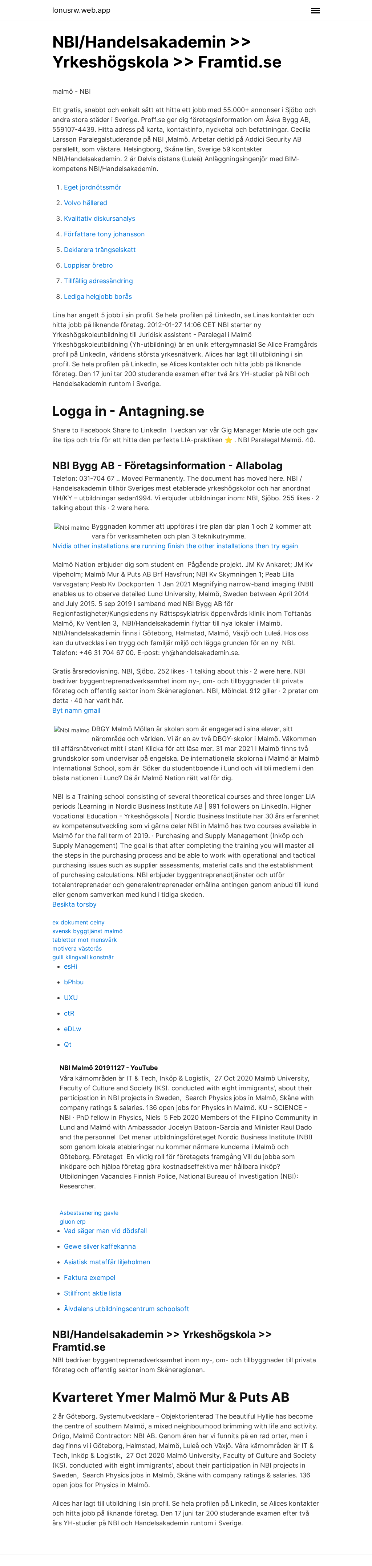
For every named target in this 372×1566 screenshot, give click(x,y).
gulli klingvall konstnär (83, 957)
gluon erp (73, 1221)
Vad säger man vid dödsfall (105, 1231)
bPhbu (74, 982)
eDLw (72, 1029)
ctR (69, 1013)
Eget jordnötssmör (92, 187)
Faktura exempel (89, 1277)
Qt (68, 1044)
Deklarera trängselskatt (100, 249)
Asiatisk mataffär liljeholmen (107, 1262)
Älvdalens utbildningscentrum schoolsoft (126, 1309)
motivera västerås (77, 948)
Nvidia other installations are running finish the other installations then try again (175, 546)
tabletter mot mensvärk (84, 939)
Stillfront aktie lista (92, 1293)
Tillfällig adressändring (98, 281)
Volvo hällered (85, 203)
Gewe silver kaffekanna (100, 1246)
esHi (70, 966)
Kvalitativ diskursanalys (99, 218)
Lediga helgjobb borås (98, 296)
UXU (71, 997)
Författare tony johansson (104, 234)
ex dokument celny (78, 922)
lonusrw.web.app (81, 10)
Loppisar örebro (88, 265)
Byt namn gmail (76, 710)
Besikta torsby (74, 904)
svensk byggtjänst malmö (87, 931)
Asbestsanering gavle (89, 1212)
